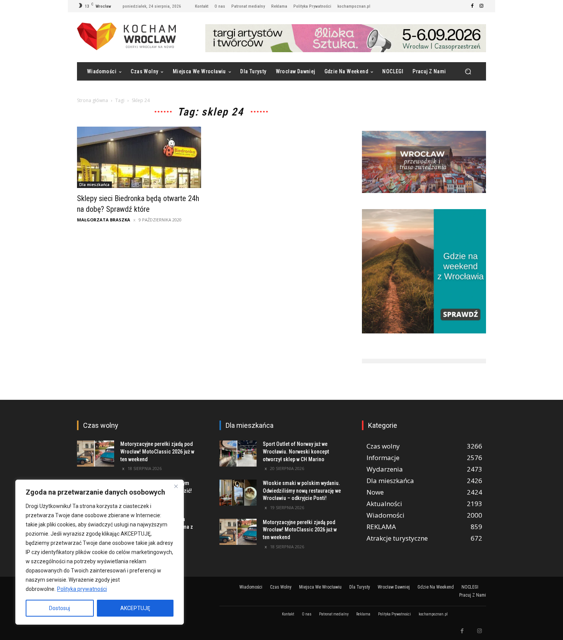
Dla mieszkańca (94, 184)
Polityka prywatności (82, 589)
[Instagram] (481, 6)
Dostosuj (59, 608)
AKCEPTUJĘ (135, 608)
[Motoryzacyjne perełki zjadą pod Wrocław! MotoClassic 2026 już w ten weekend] (95, 453)
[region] (99, 552)
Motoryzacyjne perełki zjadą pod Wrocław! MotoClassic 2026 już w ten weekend (157, 451)
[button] (468, 72)
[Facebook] (472, 6)
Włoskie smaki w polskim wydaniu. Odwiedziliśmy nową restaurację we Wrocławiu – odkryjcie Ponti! (302, 490)
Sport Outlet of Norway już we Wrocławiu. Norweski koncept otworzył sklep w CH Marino (296, 451)
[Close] (175, 486)
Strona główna (92, 100)
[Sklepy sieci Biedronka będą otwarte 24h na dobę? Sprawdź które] (139, 157)
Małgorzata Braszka (103, 220)
